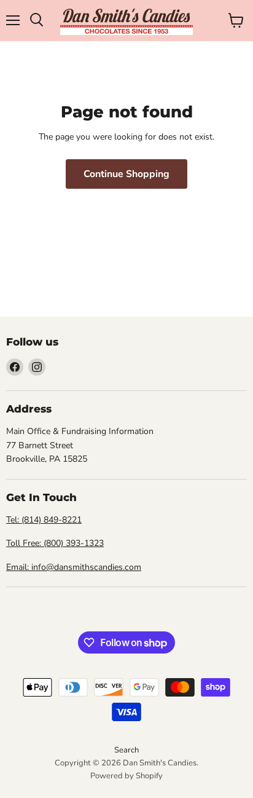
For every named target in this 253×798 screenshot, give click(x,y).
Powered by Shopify (126, 775)
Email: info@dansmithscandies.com (73, 567)
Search (126, 750)
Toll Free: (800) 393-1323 (55, 543)
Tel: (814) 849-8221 (44, 520)
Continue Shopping (126, 174)
